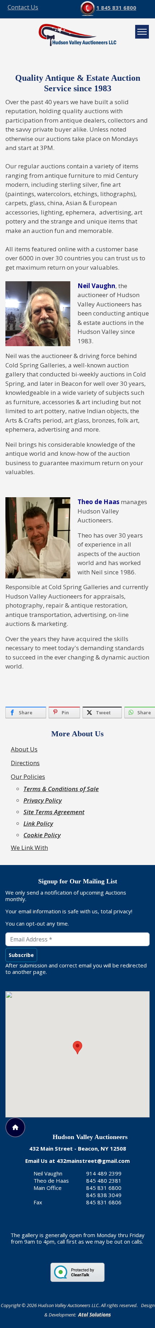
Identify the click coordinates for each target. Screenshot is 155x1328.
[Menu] (142, 32)
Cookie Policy (42, 835)
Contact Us (23, 7)
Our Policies (28, 776)
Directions (25, 763)
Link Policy (38, 823)
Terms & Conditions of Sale (61, 789)
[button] (77, 1047)
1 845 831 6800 (116, 7)
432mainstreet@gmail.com (93, 1160)
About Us (24, 749)
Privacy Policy (42, 800)
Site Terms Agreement (53, 812)
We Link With (29, 847)
